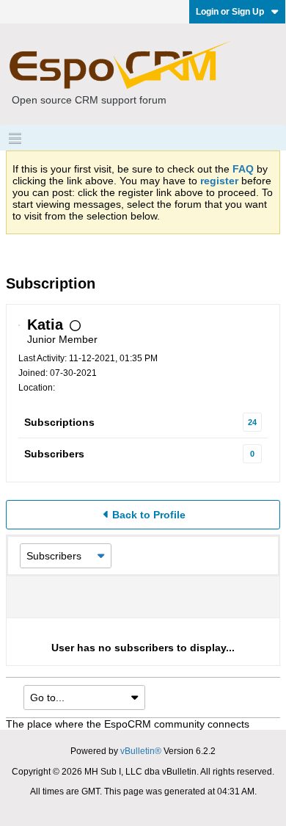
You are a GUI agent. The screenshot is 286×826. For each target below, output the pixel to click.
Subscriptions (59, 422)
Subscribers (54, 454)
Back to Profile (149, 515)
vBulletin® (140, 751)
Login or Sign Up (230, 12)
